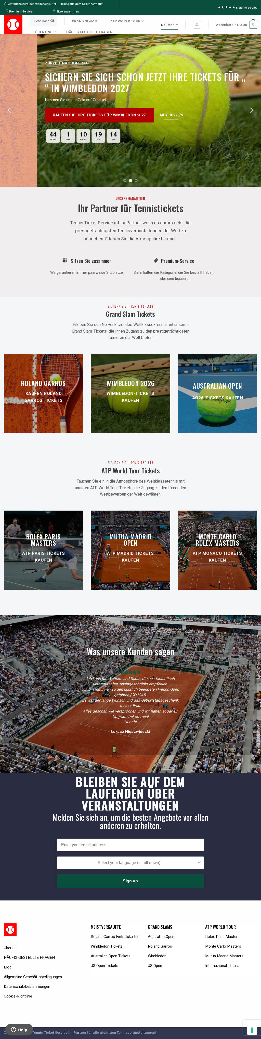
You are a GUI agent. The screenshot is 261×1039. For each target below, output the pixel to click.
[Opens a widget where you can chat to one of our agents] (19, 1030)
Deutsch (168, 25)
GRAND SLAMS (84, 21)
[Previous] (9, 110)
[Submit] (52, 21)
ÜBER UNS (44, 32)
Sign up (130, 881)
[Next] (251, 110)
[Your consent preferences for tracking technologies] (252, 1030)
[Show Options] (199, 863)
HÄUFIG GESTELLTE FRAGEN (89, 32)
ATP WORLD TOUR (125, 21)
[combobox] (129, 863)
